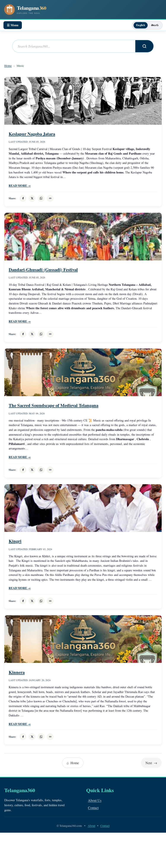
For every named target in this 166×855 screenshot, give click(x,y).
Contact (93, 807)
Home (8, 66)
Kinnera (17, 672)
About (91, 826)
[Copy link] (50, 198)
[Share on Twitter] (32, 198)
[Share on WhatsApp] (41, 198)
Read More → (20, 185)
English (140, 25)
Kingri (15, 541)
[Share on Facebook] (22, 198)
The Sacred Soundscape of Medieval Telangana (53, 405)
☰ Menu (12, 25)
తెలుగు (154, 25)
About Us (94, 800)
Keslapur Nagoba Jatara (32, 134)
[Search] (144, 46)
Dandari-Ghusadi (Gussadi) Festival (43, 269)
